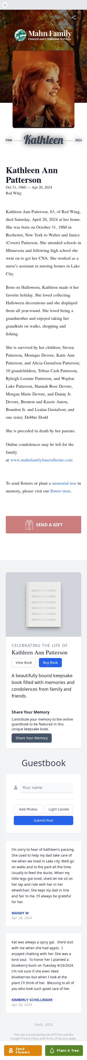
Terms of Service (56, 1038)
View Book (24, 662)
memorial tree (64, 483)
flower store (60, 491)
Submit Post (43, 820)
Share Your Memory (32, 738)
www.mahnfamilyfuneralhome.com (41, 460)
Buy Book (50, 662)
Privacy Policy (30, 1038)
